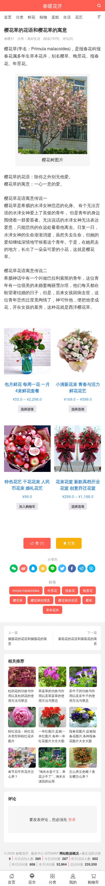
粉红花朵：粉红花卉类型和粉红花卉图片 (21, 736)
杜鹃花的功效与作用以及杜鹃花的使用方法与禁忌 (21, 695)
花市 (32, 879)
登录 (72, 819)
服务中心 (37, 853)
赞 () (37, 543)
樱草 (89, 600)
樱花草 (18, 600)
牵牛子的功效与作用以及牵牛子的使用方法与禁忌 (82, 695)
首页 (8, 17)
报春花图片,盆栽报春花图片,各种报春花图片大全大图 (82, 736)
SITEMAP (52, 853)
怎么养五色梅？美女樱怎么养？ (82, 773)
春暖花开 (52, 5)
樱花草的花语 (68, 600)
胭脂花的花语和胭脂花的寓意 (27, 641)
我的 (73, 879)
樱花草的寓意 (40, 600)
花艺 (79, 17)
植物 (43, 17)
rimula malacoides (25, 590)
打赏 (69, 543)
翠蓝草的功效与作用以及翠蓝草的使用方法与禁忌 (51, 695)
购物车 (93, 879)
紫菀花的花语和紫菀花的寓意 (77, 641)
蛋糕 (55, 17)
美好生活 (33, 38)
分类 (19, 17)
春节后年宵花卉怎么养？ (21, 773)
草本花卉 (52, 609)
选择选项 (27, 409)
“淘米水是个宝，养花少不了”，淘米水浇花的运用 (51, 776)
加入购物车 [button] (27, 506)
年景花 (52, 590)
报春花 (70, 590)
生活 (67, 17)
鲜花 (31, 17)
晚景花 (88, 590)
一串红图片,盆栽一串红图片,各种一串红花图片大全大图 (51, 736)
